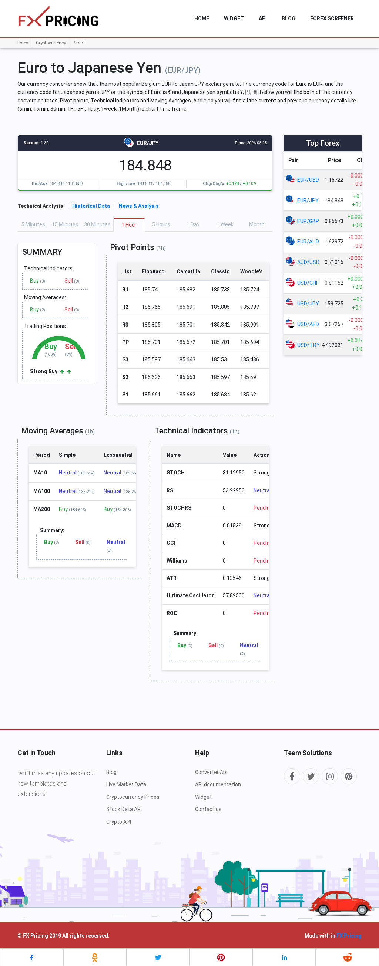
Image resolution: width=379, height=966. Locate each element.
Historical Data (91, 206)
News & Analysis (139, 206)
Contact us (208, 809)
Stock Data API (124, 809)
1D (193, 224)
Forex (22, 42)
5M (33, 224)
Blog (288, 18)
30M (97, 224)
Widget (203, 797)
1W (225, 224)
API (263, 18)
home (201, 18)
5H (161, 224)
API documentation (218, 784)
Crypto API (118, 822)
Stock (79, 42)
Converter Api (211, 772)
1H (129, 225)
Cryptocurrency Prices (133, 797)
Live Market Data (126, 784)
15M (65, 224)
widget (234, 18)
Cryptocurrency (51, 42)
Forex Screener (332, 18)
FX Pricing (349, 936)
